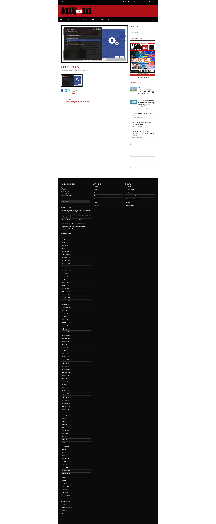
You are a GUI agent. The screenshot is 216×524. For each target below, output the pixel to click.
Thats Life (96, 196)
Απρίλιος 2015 (65, 390)
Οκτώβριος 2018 (66, 267)
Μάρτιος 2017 (65, 325)
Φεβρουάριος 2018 (66, 291)
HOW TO (64, 427)
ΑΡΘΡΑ (102, 19)
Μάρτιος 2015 (65, 394)
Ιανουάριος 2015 (66, 400)
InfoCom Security (130, 193)
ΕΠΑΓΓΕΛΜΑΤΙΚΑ (66, 467)
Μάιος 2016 (65, 353)
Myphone (96, 186)
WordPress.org (65, 514)
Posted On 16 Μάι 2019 (137, 126)
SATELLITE (64, 440)
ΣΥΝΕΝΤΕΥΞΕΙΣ (94, 19)
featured (64, 421)
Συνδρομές (136, 1)
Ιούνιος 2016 (65, 350)
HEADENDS (64, 424)
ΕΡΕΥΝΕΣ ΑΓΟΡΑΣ (66, 474)
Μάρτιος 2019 (65, 251)
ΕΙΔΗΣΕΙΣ (69, 19)
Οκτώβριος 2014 (66, 409)
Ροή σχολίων (65, 510)
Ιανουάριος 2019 (66, 257)
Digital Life (96, 189)
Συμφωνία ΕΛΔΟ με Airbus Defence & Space (72, 220)
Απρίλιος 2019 (65, 248)
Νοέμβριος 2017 (66, 301)
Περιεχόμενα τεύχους (142, 77)
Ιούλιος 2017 (65, 313)
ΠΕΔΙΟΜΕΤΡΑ (65, 477)
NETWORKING (65, 433)
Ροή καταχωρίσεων (67, 507)
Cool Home (96, 205)
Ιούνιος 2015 (65, 384)
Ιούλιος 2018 (65, 276)
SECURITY (64, 443)
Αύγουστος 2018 (66, 273)
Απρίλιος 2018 (65, 285)
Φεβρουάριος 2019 (66, 254)
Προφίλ (129, 1)
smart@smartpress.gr (69, 195)
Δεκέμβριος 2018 (66, 260)
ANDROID (64, 418)
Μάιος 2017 (65, 319)
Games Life (96, 193)
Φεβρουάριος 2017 (66, 329)
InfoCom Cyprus (130, 205)
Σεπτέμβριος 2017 (66, 307)
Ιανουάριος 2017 (66, 332)
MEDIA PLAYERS (66, 430)
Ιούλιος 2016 (65, 347)
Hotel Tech (128, 186)
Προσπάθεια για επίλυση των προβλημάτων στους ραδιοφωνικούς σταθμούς (143, 133)
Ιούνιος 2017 (65, 316)
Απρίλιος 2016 (65, 356)
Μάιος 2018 (65, 282)
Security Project (130, 189)
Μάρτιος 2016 (65, 359)
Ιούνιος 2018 (65, 279)
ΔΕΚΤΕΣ (64, 455)
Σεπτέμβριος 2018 (66, 270)
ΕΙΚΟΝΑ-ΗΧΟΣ (65, 464)
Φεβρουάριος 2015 (66, 397)
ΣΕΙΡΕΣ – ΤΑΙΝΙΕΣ (66, 486)
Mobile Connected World (132, 196)
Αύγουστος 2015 (66, 378)
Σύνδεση (64, 504)
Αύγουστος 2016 (66, 344)
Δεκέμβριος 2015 (66, 369)
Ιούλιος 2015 (65, 381)
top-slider (64, 449)
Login (124, 1)
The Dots (96, 202)
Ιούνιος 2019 (65, 242)
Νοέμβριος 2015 (66, 372)
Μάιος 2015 (65, 387)
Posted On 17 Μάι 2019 (137, 117)
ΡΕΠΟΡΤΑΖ (64, 483)
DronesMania (97, 199)
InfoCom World (129, 202)
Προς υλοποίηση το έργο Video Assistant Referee (74, 223)
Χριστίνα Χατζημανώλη (83, 70)
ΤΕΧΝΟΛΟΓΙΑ (65, 492)
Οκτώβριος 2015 (66, 375)
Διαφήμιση (144, 1)
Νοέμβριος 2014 (66, 406)
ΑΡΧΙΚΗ (62, 19)
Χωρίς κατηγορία (66, 495)
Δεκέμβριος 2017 (66, 298)
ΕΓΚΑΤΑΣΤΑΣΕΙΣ (66, 458)
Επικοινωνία (152, 1)
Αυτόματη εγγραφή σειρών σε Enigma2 (78, 102)
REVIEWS (85, 19)
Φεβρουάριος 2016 (66, 363)
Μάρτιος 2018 (65, 288)
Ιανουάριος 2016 (66, 366)
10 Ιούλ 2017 (70, 70)
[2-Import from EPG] (94, 44)
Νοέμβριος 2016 (66, 338)
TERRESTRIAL (65, 446)
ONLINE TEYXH (111, 19)
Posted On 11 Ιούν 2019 (143, 96)
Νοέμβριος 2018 (66, 264)
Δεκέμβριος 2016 (66, 335)
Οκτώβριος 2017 (66, 304)
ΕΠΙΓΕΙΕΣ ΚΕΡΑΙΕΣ (66, 471)
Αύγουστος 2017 (66, 310)
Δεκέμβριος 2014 (66, 403)
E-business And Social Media (133, 199)
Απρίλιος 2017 (65, 322)
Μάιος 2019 (65, 245)
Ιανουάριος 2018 (66, 295)
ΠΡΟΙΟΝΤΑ (77, 19)
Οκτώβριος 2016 (66, 341)
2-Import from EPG (70, 66)
